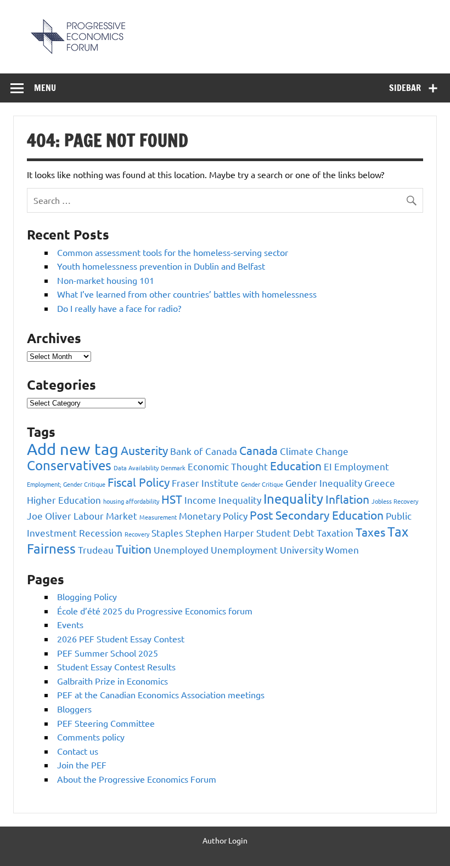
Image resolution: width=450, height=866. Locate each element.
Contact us (77, 750)
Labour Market (105, 515)
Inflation (347, 499)
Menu (45, 88)
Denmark (173, 467)
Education (296, 465)
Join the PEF (81, 764)
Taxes (370, 532)
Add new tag (73, 449)
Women (342, 549)
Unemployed (181, 549)
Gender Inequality (323, 482)
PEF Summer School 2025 (107, 652)
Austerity (144, 450)
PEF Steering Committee (106, 722)
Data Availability (136, 467)
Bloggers (74, 708)
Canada (258, 450)
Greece (379, 482)
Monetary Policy (213, 515)
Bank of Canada (203, 451)
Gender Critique (262, 484)
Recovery (137, 533)
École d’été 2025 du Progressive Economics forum (154, 610)
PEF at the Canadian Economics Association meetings (161, 694)
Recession (100, 532)
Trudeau (96, 549)
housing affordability (131, 501)
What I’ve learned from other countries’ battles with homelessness (187, 293)
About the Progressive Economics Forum (136, 778)
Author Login (225, 840)
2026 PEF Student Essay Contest (120, 638)
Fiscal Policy (139, 482)
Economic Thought (228, 466)
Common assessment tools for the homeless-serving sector (172, 252)
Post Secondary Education (317, 515)
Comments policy (91, 736)
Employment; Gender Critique (66, 484)
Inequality (293, 498)
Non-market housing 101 (105, 280)
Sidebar (405, 88)
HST (171, 499)
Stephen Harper (219, 532)
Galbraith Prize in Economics (112, 680)
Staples (167, 532)
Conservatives (69, 465)
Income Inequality (222, 499)
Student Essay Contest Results (116, 666)
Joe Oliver (49, 515)
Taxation (335, 532)
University (301, 549)
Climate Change (314, 451)
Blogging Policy (87, 596)
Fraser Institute (205, 482)
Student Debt (285, 532)
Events (70, 624)
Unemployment (244, 549)
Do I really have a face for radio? (119, 308)
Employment (361, 466)
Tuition (133, 549)
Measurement (158, 516)
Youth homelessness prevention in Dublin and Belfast (161, 265)
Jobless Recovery (395, 501)
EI (328, 466)
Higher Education (64, 499)
